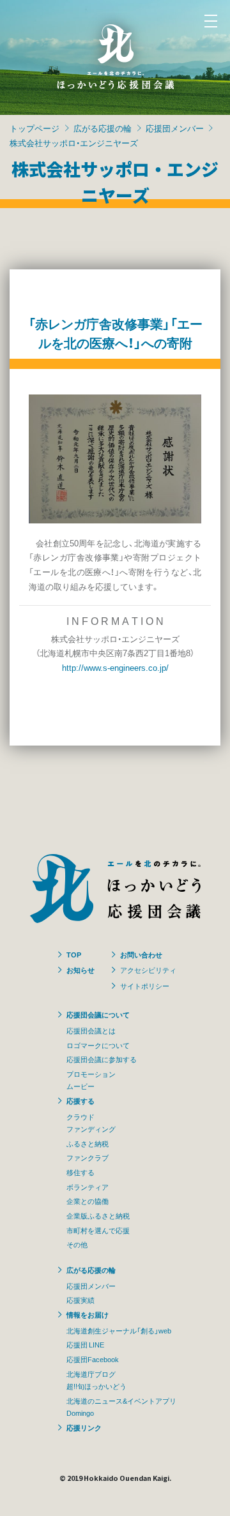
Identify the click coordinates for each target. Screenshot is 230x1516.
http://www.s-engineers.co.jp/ (115, 667)
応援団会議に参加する (101, 1059)
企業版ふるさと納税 (98, 1215)
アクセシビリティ (148, 969)
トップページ (34, 128)
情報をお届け (87, 1314)
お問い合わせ (141, 954)
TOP (73, 954)
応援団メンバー (175, 128)
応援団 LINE (85, 1344)
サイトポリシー (144, 985)
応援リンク (84, 1427)
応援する (80, 1100)
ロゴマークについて (98, 1045)
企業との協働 (87, 1201)
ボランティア (87, 1187)
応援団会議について (98, 1014)
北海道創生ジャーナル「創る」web (118, 1330)
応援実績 (80, 1300)
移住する (80, 1172)
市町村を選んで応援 (98, 1230)
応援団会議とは (91, 1030)
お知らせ (80, 969)
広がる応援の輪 (102, 128)
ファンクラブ (87, 1157)
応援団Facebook (92, 1359)
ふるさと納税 (87, 1143)
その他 (77, 1244)
